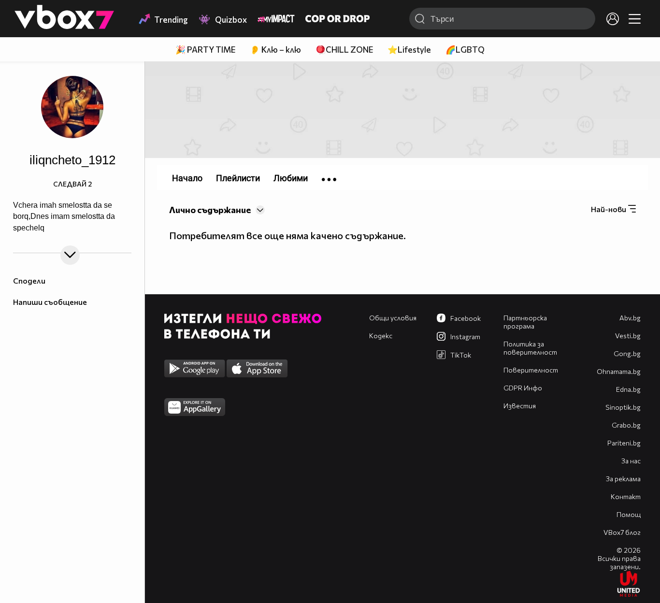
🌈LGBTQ (465, 49)
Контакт (626, 496)
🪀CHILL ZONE (344, 49)
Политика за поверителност (530, 348)
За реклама (623, 478)
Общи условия (392, 318)
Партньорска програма (525, 322)
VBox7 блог (622, 532)
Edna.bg (628, 389)
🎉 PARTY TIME (205, 49)
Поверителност (530, 370)
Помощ (629, 514)
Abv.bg (630, 318)
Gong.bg (627, 353)
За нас (631, 461)
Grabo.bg (626, 425)
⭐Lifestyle (409, 49)
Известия (519, 406)
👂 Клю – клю (275, 49)
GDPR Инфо (522, 388)
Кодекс (380, 335)
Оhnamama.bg (619, 371)
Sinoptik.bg (623, 407)
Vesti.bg (628, 335)
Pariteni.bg (624, 443)
